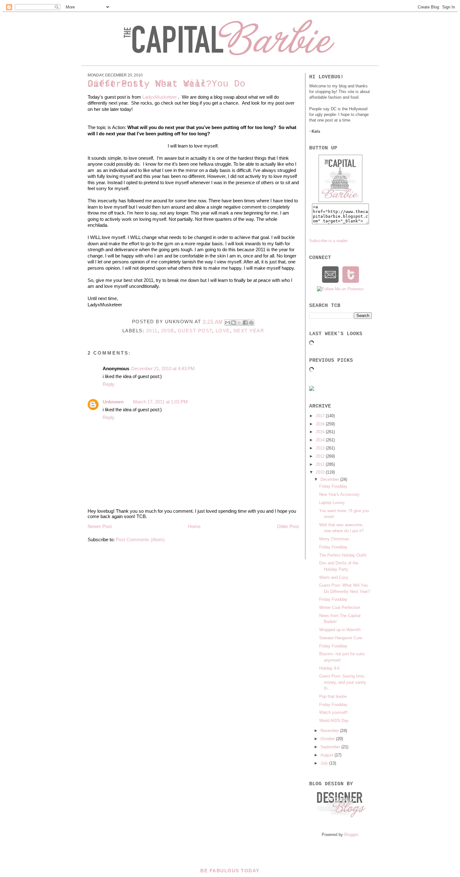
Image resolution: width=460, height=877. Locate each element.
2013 (321, 448)
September (330, 747)
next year (248, 330)
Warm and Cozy (333, 577)
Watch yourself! (333, 712)
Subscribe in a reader (328, 240)
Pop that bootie (333, 696)
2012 (321, 456)
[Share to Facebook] (245, 322)
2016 (321, 424)
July (324, 763)
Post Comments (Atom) (140, 539)
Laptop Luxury (332, 502)
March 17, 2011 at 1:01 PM (160, 401)
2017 (321, 415)
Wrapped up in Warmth (339, 629)
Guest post (195, 330)
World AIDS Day (334, 720)
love (223, 330)
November (330, 730)
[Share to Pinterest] (251, 322)
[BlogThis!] (233, 322)
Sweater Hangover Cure (340, 638)
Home (194, 526)
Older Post (288, 526)
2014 (321, 440)
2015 (321, 431)
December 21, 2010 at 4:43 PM (163, 368)
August (327, 755)
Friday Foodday (333, 486)
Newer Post (100, 526)
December (330, 479)
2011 (152, 330)
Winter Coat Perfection (339, 607)
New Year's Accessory (339, 494)
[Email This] (227, 322)
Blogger (351, 834)
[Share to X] (239, 322)
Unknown (113, 401)
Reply (109, 384)
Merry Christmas (334, 539)
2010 (321, 472)
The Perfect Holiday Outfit (342, 555)
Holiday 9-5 (329, 668)
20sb (167, 330)
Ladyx (148, 97)
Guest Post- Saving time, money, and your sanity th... (342, 682)
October (328, 738)
